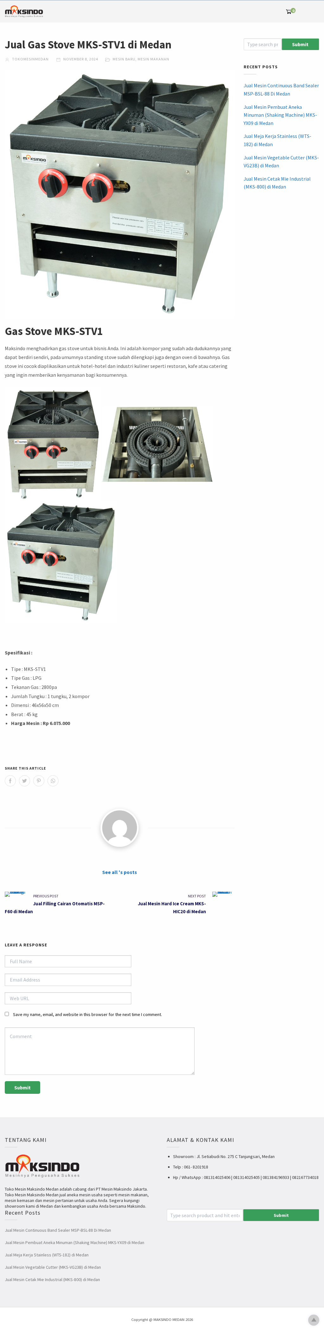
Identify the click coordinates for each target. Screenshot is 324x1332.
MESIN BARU (124, 59)
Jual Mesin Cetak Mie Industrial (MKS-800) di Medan (277, 183)
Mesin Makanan (153, 59)
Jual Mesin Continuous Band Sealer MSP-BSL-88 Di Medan (281, 89)
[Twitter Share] (24, 780)
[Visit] (120, 828)
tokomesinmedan (30, 59)
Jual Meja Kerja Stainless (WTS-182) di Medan (277, 140)
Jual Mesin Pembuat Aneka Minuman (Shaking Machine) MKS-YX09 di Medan (280, 115)
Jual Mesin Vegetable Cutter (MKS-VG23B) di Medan (281, 161)
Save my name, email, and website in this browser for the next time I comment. (87, 1014)
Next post (197, 896)
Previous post (46, 896)
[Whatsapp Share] (53, 780)
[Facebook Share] (10, 780)
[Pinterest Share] (38, 780)
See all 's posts (119, 872)
